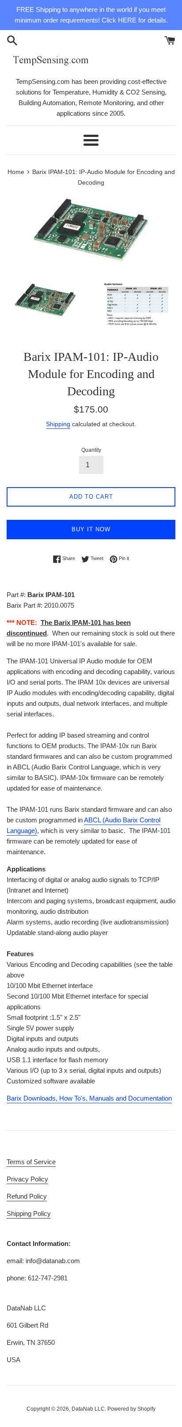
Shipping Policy (29, 1213)
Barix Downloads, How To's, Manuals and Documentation (89, 1098)
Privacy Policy (27, 1179)
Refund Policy (27, 1196)
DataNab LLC (88, 1409)
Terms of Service (31, 1162)
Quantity (91, 450)
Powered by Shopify (131, 1409)
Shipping (58, 424)
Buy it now (91, 529)
